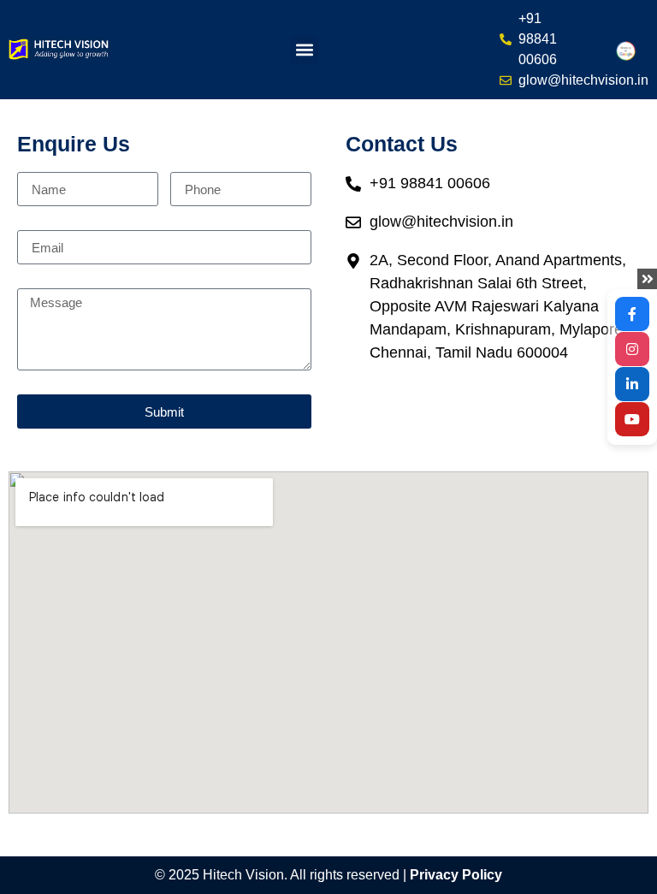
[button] (304, 50)
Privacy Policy (456, 874)
